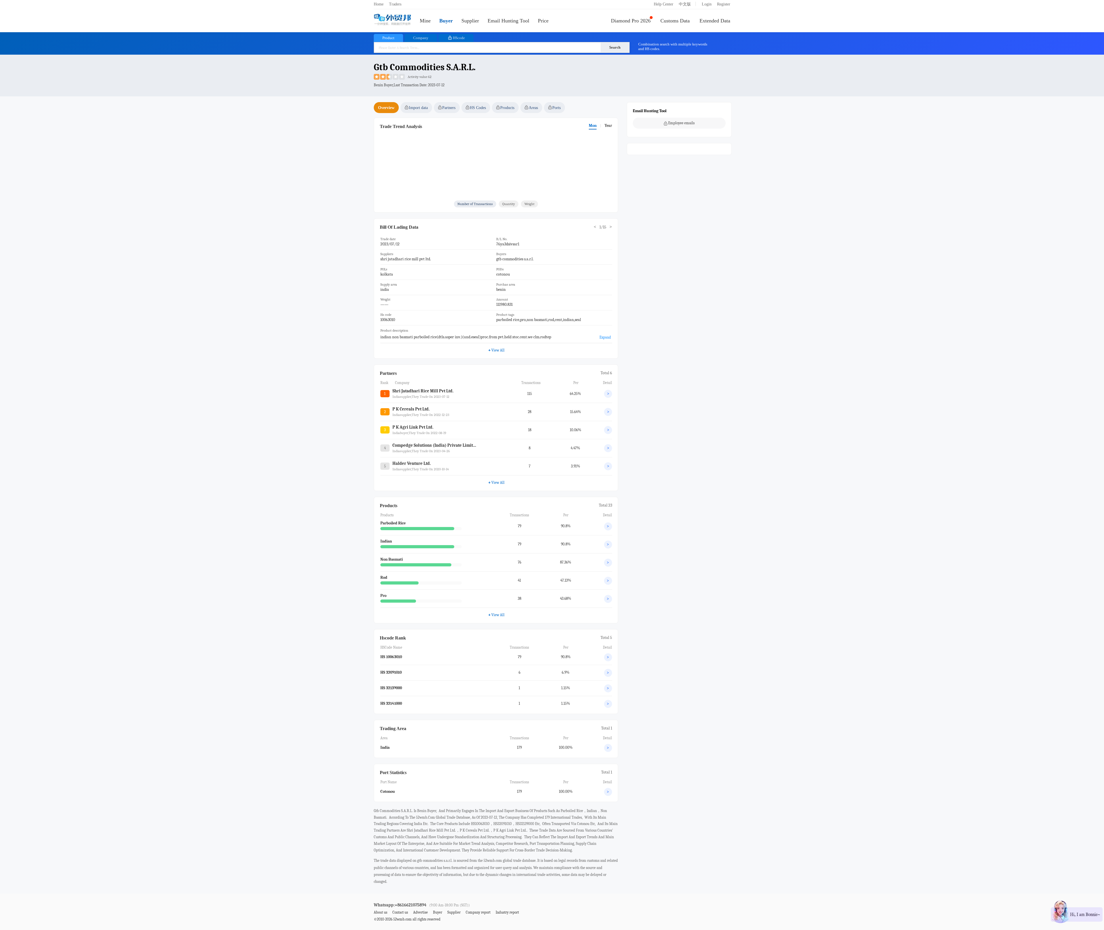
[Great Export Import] (392, 20)
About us (380, 912)
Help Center (663, 4)
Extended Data (714, 21)
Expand (605, 337)
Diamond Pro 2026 (631, 21)
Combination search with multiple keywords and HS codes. (672, 46)
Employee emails (681, 123)
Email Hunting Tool (508, 21)
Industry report (507, 912)
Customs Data (675, 21)
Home (379, 4)
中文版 (685, 4)
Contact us (400, 912)
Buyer (446, 21)
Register (723, 4)
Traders (395, 4)
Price (543, 21)
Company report (478, 912)
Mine (425, 21)
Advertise (420, 912)
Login (707, 4)
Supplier (470, 21)
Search (614, 47)
